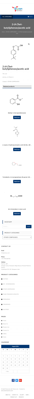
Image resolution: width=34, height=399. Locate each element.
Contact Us (6, 330)
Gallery (5, 333)
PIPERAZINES (6, 299)
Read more (17, 117)
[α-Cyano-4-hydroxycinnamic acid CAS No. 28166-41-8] (17, 132)
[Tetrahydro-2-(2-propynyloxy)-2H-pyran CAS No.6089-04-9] (17, 164)
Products (21, 397)
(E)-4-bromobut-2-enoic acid (17, 209)
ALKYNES (5, 279)
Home (3, 32)
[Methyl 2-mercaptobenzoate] (17, 100)
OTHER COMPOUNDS (11, 32)
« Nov (7, 371)
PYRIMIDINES (6, 304)
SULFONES (6, 309)
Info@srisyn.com (5, 253)
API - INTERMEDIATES (9, 284)
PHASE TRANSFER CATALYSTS (11, 294)
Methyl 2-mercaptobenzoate (17, 113)
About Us (5, 323)
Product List (6, 327)
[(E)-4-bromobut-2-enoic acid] (17, 196)
